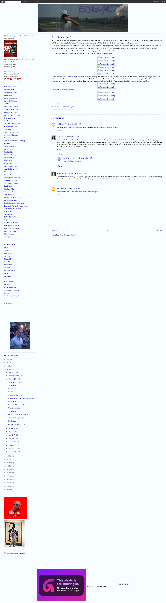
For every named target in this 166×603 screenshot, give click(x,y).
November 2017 (14, 376)
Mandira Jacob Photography (13, 208)
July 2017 (12, 431)
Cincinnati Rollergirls (11, 155)
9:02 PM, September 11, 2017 (76, 188)
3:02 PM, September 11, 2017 (71, 124)
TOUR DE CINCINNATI (12, 132)
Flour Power (8, 211)
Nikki (59, 124)
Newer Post (55, 230)
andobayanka (8, 214)
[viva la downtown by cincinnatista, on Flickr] (15, 518)
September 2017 (14, 382)
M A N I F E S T (9, 129)
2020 (8, 359)
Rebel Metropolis (9, 270)
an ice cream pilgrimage (16, 418)
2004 (8, 489)
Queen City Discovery (11, 106)
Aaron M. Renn (9, 273)
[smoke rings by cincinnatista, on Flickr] (20, 349)
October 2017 (13, 379)
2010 (8, 476)
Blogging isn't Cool (10, 112)
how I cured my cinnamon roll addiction (21, 398)
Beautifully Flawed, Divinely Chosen (16, 206)
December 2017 (14, 372)
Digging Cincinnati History (13, 197)
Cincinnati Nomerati (10, 98)
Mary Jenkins (62, 173)
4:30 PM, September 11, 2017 (82, 158)
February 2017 (13, 448)
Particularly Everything (11, 225)
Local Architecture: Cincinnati (14, 203)
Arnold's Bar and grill (11, 169)
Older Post (158, 230)
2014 (8, 463)
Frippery (7, 143)
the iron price (12, 388)
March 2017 (13, 445)
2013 (8, 466)
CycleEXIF (7, 267)
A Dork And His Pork (11, 222)
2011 (8, 473)
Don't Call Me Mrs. (10, 200)
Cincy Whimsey (9, 234)
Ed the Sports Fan (10, 287)
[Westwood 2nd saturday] (106, 57)
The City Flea (8, 152)
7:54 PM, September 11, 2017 (77, 173)
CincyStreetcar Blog (10, 92)
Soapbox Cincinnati (10, 121)
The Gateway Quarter (11, 183)
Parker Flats (8, 160)
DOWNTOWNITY (10, 217)
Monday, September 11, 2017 (64, 107)
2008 (8, 483)
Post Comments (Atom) (68, 235)
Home (107, 230)
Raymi (6, 247)
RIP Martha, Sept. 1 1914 (16, 424)
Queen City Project (10, 231)
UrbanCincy (8, 95)
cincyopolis (7, 237)
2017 (8, 369)
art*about (7, 104)
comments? (55, 104)
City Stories (8, 194)
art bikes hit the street (15, 395)
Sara (58, 136)
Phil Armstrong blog (11, 126)
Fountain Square (9, 175)
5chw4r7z (66, 158)
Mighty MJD (8, 259)
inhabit (6, 279)
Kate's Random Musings (12, 228)
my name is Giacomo (11, 135)
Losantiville (8, 163)
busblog (6, 250)
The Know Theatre (10, 189)
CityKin (6, 220)
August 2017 (13, 428)
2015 (8, 459)
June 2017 (12, 435)
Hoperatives (8, 138)
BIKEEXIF (8, 264)
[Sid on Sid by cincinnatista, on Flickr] (14, 546)
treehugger (7, 276)
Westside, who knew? (61, 36)
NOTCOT (7, 256)
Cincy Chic (8, 149)
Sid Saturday (12, 385)
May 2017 (12, 438)
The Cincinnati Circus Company (14, 141)
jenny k (6, 284)
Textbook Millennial (10, 101)
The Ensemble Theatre (11, 192)
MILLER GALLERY (11, 180)
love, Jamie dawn (9, 118)
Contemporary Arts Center (12, 177)
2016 (8, 456)
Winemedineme (9, 172)
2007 (8, 486)
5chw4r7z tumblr (9, 89)
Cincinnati (62, 110)
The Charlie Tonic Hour (12, 290)
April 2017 (12, 442)
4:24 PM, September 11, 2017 (70, 137)
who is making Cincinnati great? (18, 414)
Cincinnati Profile (10, 146)
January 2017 (13, 452)
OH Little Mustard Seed (12, 123)
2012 (8, 469)
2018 (8, 366)
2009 (8, 479)
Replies (61, 154)
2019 (8, 363)
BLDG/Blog (8, 253)
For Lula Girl (61, 188)
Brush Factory (8, 186)
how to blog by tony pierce (12, 296)
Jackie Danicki (9, 281)
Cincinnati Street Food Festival (18, 405)
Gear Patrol (8, 262)
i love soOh (7, 293)
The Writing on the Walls (12, 109)
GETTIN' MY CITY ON (12, 115)
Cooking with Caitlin (11, 166)
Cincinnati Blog (9, 158)
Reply (59, 130)
